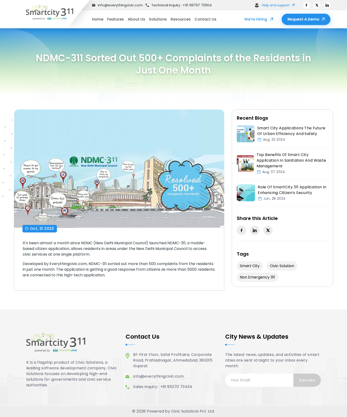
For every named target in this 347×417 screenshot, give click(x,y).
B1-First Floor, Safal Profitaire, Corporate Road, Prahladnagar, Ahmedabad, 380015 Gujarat (172, 360)
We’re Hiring (255, 19)
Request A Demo (303, 19)
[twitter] (316, 5)
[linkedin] (327, 5)
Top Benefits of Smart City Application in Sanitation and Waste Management (291, 160)
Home (97, 19)
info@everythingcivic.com (158, 376)
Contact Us (205, 19)
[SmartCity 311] (54, 14)
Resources (181, 19)
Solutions (158, 19)
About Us (136, 19)
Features (115, 19)
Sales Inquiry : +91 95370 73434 (162, 386)
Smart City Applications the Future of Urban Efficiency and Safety (291, 130)
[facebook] (306, 5)
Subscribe (307, 380)
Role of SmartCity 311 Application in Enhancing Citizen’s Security (292, 189)
